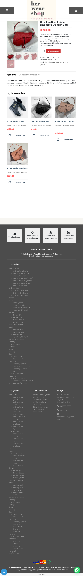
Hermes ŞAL (17, 315)
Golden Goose (14, 344)
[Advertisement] (41, 200)
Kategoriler (14, 264)
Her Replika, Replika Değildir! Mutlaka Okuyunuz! (40, 402)
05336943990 (65, 406)
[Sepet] (4, 572)
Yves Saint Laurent (16, 325)
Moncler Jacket (19, 373)
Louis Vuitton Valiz (20, 285)
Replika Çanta (38, 397)
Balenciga (12, 342)
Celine (11, 354)
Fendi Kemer (17, 334)
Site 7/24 (41, 574)
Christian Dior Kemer (20, 293)
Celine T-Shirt (18, 359)
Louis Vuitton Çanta (20, 271)
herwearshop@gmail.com (65, 418)
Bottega (12, 347)
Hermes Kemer (18, 320)
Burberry (12, 351)
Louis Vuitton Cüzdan (21, 273)
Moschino (12, 376)
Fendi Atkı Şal (18, 329)
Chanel (11, 298)
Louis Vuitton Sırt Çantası (22, 281)
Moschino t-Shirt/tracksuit (23, 381)
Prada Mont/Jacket (20, 310)
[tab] (11, 75)
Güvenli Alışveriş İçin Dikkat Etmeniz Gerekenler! (40, 409)
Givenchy (12, 361)
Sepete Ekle (54, 51)
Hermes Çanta (18, 322)
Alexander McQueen (16, 339)
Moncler (12, 371)
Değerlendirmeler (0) (29, 74)
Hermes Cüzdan (19, 317)
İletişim (60, 390)
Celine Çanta (18, 356)
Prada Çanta (18, 303)
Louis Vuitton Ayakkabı (21, 283)
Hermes (11, 312)
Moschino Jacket (19, 378)
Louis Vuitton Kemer (20, 276)
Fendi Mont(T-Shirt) (20, 337)
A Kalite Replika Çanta (41, 395)
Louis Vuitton (14, 268)
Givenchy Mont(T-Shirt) (22, 366)
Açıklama (11, 74)
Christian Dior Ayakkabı (21, 295)
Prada (11, 300)
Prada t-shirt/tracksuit (21, 307)
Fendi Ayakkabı (18, 332)
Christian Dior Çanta (20, 290)
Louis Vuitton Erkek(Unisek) (23, 278)
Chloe (11, 349)
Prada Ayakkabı (19, 305)
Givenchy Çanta (19, 364)
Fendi (11, 327)
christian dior (52, 60)
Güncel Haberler (40, 390)
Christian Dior (55, 57)
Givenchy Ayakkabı (20, 368)
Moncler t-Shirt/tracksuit (18, 383)
